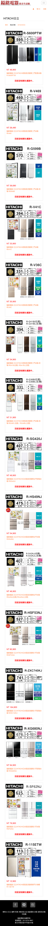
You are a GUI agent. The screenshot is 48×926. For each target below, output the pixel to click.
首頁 (6, 25)
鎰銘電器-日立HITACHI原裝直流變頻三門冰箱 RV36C (22, 306)
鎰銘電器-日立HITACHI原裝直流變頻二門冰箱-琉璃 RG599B (23, 190)
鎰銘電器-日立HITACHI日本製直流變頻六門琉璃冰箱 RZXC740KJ (24, 711)
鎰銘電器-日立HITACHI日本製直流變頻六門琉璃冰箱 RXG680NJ (24, 769)
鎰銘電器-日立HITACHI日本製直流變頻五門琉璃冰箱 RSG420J (24, 480)
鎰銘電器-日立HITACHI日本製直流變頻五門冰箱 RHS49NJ (23, 538)
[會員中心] (34, 9)
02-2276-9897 (28, 920)
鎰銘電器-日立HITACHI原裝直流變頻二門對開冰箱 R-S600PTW (24, 74)
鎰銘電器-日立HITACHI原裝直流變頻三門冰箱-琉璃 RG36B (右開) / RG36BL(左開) (23, 422)
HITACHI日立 (21, 25)
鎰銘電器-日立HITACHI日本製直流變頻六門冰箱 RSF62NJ (23, 827)
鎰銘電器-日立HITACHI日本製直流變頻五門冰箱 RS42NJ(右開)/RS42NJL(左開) (23, 596)
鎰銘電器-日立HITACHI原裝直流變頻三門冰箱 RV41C (22, 248)
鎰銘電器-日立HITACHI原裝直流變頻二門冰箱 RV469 (22, 132)
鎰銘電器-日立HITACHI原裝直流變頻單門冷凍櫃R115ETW (23, 885)
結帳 (44, 9)
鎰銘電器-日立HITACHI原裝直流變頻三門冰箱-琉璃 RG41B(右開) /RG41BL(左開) (23, 364)
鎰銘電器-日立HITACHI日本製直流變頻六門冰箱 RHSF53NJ (23, 654)
